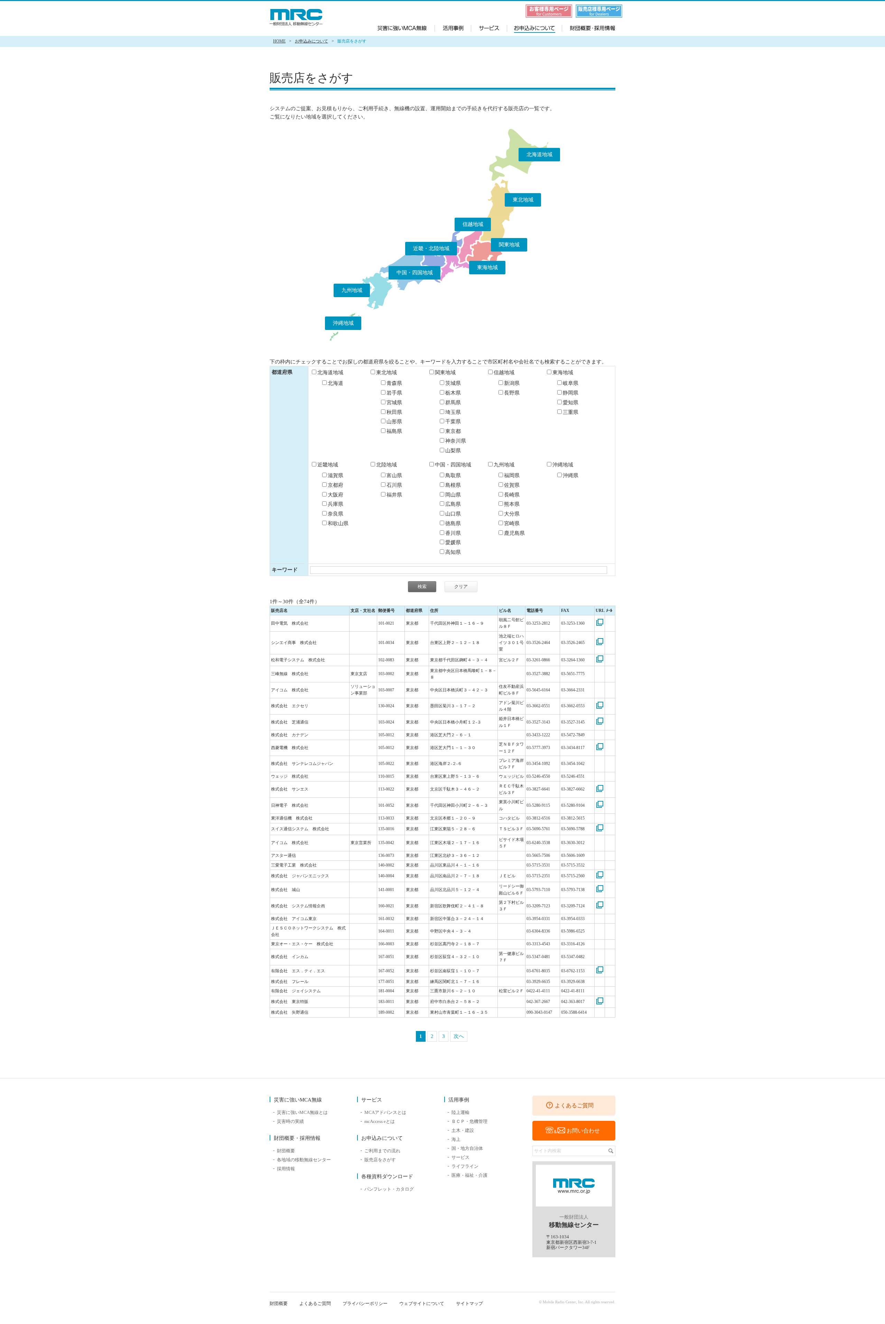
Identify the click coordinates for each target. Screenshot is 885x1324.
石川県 (394, 485)
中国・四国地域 (415, 272)
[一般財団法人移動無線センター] (297, 17)
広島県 (453, 504)
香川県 (453, 533)
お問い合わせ (583, 1131)
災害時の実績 (290, 1121)
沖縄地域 (343, 323)
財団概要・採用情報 (587, 27)
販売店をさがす (380, 1159)
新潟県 (512, 383)
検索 (610, 1151)
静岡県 (570, 393)
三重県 (570, 412)
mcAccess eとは (379, 1121)
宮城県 (394, 402)
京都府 (335, 485)
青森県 (394, 383)
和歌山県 (338, 523)
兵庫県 (335, 504)
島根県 (453, 485)
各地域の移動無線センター (304, 1159)
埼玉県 (453, 412)
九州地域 (352, 290)
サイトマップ (469, 1303)
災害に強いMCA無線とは (302, 1112)
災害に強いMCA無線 (406, 27)
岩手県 (394, 393)
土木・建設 (462, 1130)
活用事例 (453, 27)
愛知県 (570, 402)
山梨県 (453, 450)
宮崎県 (512, 523)
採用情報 (286, 1168)
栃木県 (453, 393)
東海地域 (487, 267)
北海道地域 (539, 154)
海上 (455, 1139)
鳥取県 (453, 475)
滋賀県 (335, 475)
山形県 (394, 421)
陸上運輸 (460, 1112)
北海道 (335, 383)
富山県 (394, 475)
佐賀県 (512, 485)
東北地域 (523, 199)
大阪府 (335, 495)
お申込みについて (533, 27)
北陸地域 (386, 464)
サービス (489, 27)
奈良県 (335, 514)
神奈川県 (455, 441)
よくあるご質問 (574, 1105)
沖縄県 (570, 475)
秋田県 (394, 412)
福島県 (394, 431)
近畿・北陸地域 (431, 248)
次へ (459, 1036)
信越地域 (473, 224)
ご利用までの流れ (382, 1150)
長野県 (512, 393)
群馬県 (453, 402)
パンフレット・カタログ (389, 1189)
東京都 (453, 431)
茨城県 (453, 383)
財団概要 (286, 1150)
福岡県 (512, 475)
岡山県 (453, 495)
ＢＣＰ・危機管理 (469, 1121)
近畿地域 (327, 464)
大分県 (512, 514)
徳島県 (453, 523)
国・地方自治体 (467, 1148)
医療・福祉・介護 (469, 1175)
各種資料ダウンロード (387, 1176)
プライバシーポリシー (365, 1303)
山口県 (453, 514)
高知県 (453, 552)
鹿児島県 (514, 533)
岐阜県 (570, 383)
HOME (279, 41)
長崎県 (512, 495)
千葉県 (453, 421)
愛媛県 (453, 542)
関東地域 (509, 244)
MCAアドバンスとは (385, 1112)
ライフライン (464, 1166)
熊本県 (512, 504)
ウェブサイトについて (421, 1303)
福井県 (394, 495)
